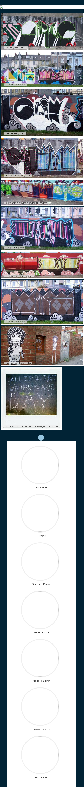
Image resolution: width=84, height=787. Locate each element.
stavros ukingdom (15, 84)
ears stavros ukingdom (18, 175)
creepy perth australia (18, 363)
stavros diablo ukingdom (19, 276)
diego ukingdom (15, 247)
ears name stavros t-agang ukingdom (26, 203)
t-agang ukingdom (16, 47)
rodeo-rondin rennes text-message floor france (32, 426)
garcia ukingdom (15, 133)
